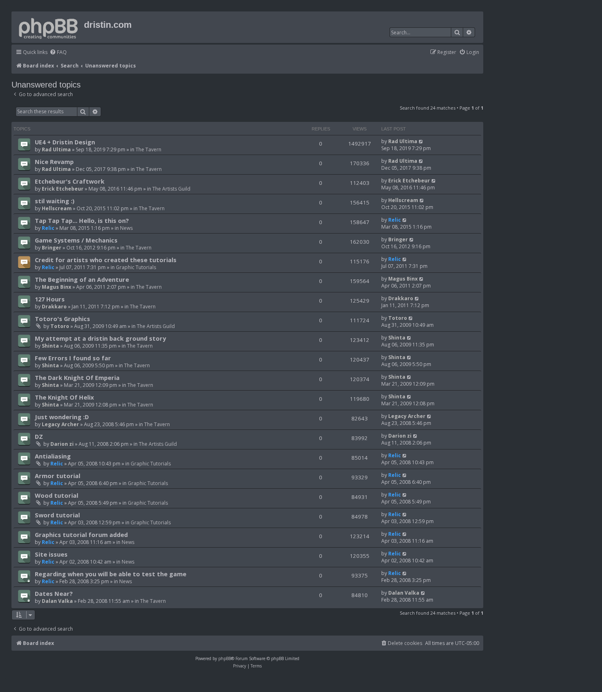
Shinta (50, 345)
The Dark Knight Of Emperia (77, 377)
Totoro (59, 326)
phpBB (224, 658)
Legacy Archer (60, 424)
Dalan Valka (57, 601)
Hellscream (57, 208)
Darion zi (62, 443)
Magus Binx (56, 286)
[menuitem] (58, 52)
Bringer (51, 247)
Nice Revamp (54, 161)
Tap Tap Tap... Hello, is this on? (82, 220)
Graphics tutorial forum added (81, 534)
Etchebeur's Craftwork (69, 181)
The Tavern (148, 149)
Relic (48, 228)
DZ (39, 436)
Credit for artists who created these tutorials (106, 260)
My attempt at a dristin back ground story (100, 338)
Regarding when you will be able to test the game (110, 574)
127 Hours (50, 299)
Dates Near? (54, 593)
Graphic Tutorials (136, 267)
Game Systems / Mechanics (76, 240)
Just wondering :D (62, 417)
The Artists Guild (171, 188)
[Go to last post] (421, 141)
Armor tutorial (57, 476)
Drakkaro (54, 306)
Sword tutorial (57, 515)
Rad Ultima (56, 149)
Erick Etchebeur (63, 188)
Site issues (51, 554)
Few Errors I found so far (73, 358)
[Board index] (49, 26)
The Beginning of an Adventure (82, 279)
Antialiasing (53, 456)
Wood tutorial (56, 495)
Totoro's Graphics (62, 319)
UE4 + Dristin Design (65, 142)
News (126, 228)
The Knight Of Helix (64, 397)
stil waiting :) (55, 201)
